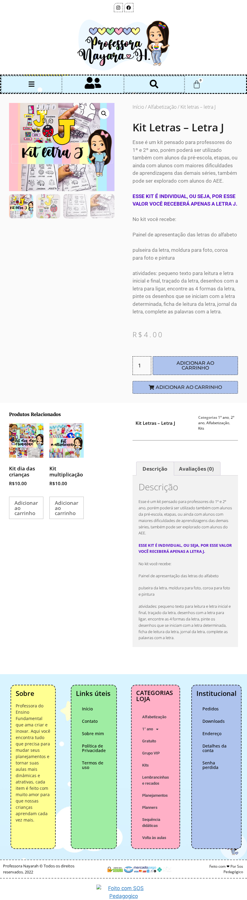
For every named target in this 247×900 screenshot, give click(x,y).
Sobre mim (93, 733)
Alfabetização (162, 107)
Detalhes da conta (214, 748)
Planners (150, 807)
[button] (31, 84)
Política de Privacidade (94, 748)
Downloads (213, 721)
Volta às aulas (154, 837)
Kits (201, 428)
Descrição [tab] (154, 468)
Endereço (211, 733)
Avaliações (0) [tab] (196, 468)
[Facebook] (128, 7)
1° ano (223, 417)
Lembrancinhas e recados (155, 780)
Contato (90, 721)
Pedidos (210, 709)
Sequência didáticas (151, 822)
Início (138, 107)
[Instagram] (118, 7)
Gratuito (149, 741)
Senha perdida (210, 765)
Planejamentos (155, 795)
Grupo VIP (151, 753)
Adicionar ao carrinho (195, 365)
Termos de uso (92, 765)
